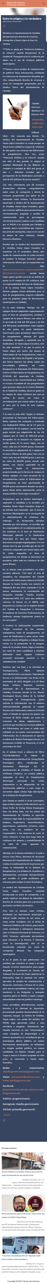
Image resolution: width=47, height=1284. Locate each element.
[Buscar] (43, 3)
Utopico (7, 1115)
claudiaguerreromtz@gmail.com (21, 1071)
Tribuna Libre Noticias (15, 2)
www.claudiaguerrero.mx (17, 1080)
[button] (4, 26)
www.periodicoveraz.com (26, 1077)
